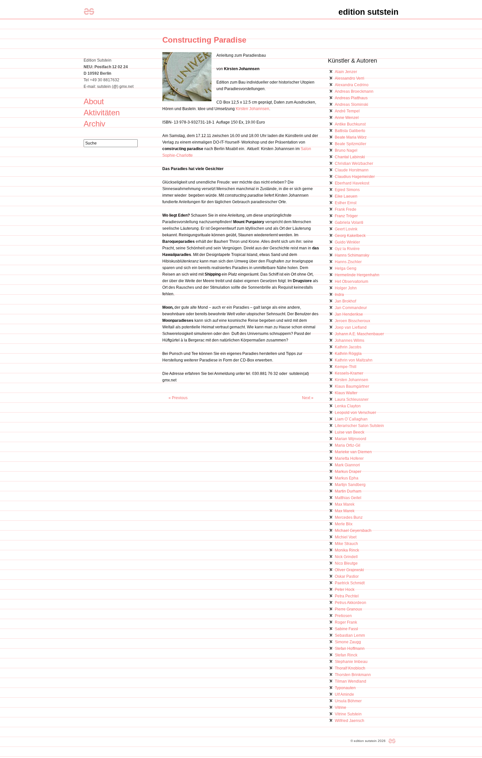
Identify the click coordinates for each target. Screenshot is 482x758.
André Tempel (347, 111)
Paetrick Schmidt (350, 583)
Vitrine (340, 707)
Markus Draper (348, 471)
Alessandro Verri (349, 78)
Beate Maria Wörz (351, 137)
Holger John (346, 288)
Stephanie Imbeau (351, 661)
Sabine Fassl (346, 629)
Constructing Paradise (204, 39)
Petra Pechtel (347, 596)
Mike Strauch (346, 543)
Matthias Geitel (348, 498)
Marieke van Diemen (353, 452)
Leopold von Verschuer (355, 412)
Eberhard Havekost (352, 183)
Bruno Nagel (346, 150)
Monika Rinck (347, 550)
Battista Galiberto (350, 130)
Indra (339, 294)
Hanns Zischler (348, 262)
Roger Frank (346, 622)
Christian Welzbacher (354, 163)
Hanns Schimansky (352, 255)
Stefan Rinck (346, 655)
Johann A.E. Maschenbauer (359, 334)
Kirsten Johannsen (252, 109)
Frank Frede (345, 209)
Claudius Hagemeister (355, 176)
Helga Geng (345, 268)
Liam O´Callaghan (351, 419)
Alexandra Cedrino (352, 85)
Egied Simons (347, 189)
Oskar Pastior (347, 576)
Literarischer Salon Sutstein (359, 425)
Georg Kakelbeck (350, 235)
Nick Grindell (346, 556)
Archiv (94, 123)
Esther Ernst (345, 203)
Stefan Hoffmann (350, 648)
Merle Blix (343, 524)
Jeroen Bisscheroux (352, 321)
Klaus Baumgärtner (352, 386)
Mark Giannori (347, 465)
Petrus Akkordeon (350, 602)
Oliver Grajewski (349, 570)
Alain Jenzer (346, 71)
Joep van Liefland (351, 327)
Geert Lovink (346, 229)
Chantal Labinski (350, 157)
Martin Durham (348, 491)
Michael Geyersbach (353, 530)
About (94, 101)
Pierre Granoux (348, 609)
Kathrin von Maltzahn (353, 360)
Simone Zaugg (348, 642)
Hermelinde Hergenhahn (357, 275)
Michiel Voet (345, 537)
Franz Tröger (346, 216)
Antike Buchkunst (350, 124)
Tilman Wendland (350, 681)
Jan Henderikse (349, 314)
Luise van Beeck (349, 432)
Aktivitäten (102, 112)
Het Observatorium (351, 281)
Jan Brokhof (345, 301)
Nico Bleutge (346, 563)
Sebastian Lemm (350, 635)
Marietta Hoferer (349, 458)
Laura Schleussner (352, 399)
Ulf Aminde (344, 694)
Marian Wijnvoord (350, 439)
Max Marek (344, 504)
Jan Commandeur (351, 307)
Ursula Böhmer (348, 701)
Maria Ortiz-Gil (347, 445)
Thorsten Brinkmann (353, 674)
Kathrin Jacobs (348, 347)
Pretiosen (343, 615)
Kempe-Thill (345, 366)
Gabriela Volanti (349, 222)
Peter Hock (344, 589)
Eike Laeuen (346, 196)
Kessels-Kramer (349, 373)
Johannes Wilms (349, 340)
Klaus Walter (346, 393)
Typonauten (345, 688)
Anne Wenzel (347, 117)
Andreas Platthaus (351, 98)
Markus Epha (346, 478)
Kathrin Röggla (348, 353)
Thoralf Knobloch (350, 668)
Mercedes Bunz (349, 517)
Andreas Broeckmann (354, 91)
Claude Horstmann (352, 170)
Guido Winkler (347, 242)
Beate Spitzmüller (350, 144)
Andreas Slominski (351, 104)
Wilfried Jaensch (349, 720)
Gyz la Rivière (347, 248)
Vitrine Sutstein (348, 714)
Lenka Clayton (348, 406)
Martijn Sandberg (350, 484)
